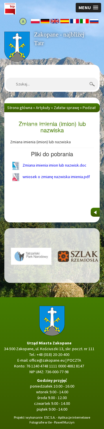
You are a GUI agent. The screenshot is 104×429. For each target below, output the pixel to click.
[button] (88, 7)
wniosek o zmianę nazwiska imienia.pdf (56, 176)
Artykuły (43, 107)
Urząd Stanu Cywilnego (62, 116)
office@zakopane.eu (47, 360)
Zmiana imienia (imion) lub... (30, 125)
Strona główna (16, 34)
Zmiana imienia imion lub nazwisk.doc (54, 165)
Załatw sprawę (66, 107)
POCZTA (74, 360)
